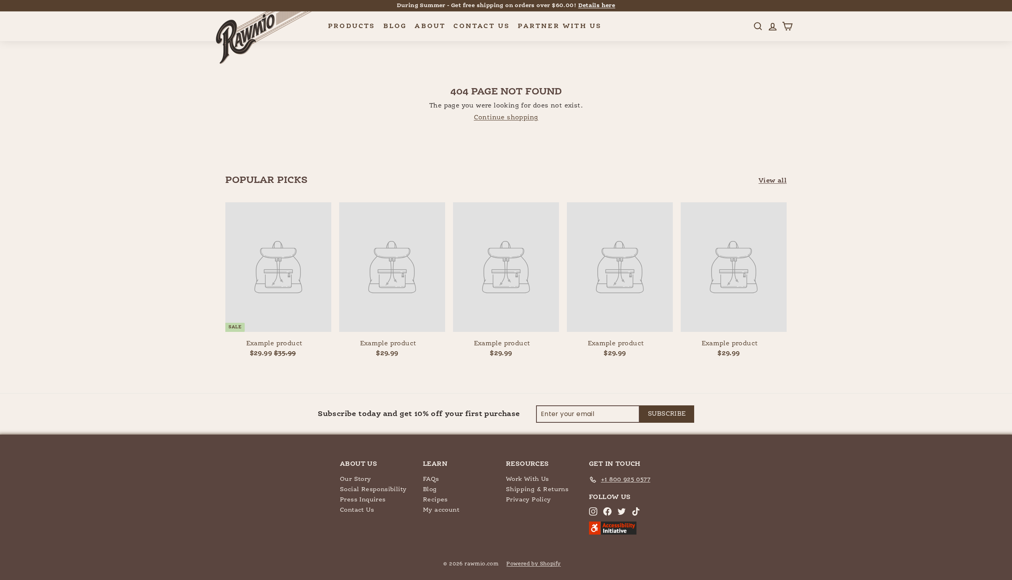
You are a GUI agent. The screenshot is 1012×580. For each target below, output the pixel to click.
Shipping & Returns (537, 489)
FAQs (431, 479)
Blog (395, 26)
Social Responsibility (373, 489)
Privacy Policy (528, 500)
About (430, 26)
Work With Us (527, 479)
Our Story (355, 479)
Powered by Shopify (533, 564)
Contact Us (481, 26)
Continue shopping (506, 118)
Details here (597, 5)
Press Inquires (363, 500)
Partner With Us (560, 26)
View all (773, 181)
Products (352, 26)
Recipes (435, 500)
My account (441, 510)
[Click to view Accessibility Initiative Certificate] (612, 533)
